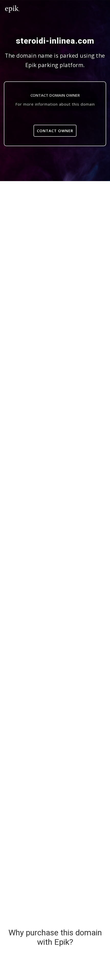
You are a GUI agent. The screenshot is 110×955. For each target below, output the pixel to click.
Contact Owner (55, 130)
